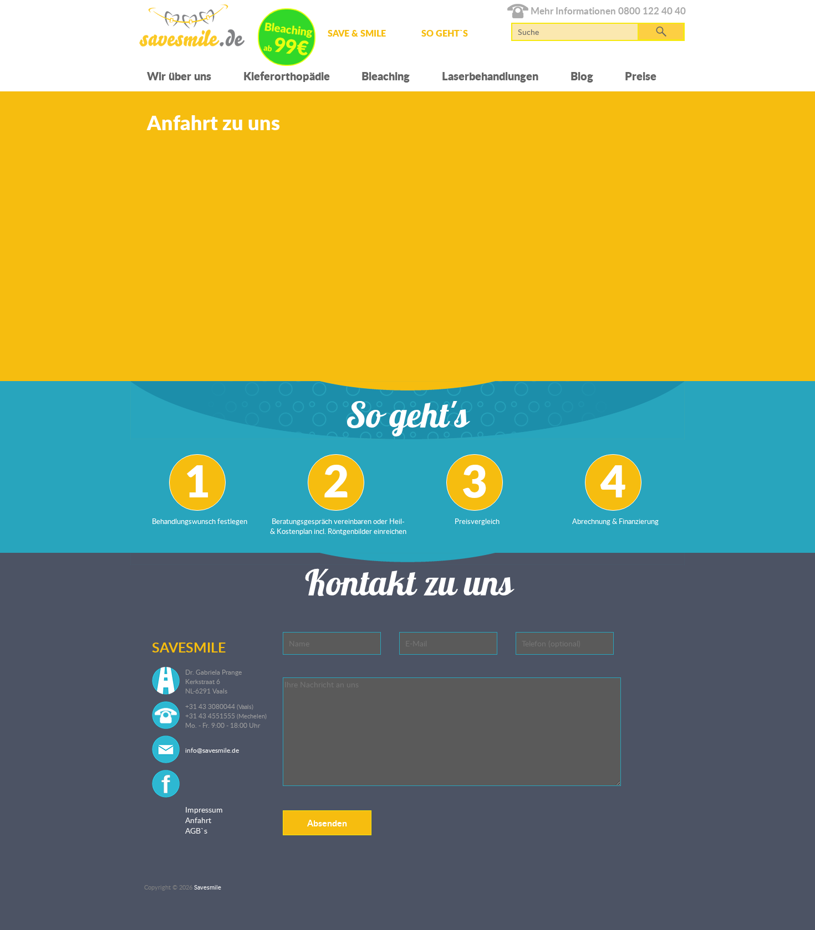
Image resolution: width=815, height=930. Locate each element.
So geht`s (444, 33)
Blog (581, 76)
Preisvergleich (477, 521)
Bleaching (385, 76)
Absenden (327, 822)
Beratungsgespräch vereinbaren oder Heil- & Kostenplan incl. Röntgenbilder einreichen (338, 526)
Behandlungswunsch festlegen (199, 521)
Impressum (204, 809)
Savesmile (207, 887)
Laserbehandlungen (490, 76)
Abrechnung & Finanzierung (615, 521)
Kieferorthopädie (286, 76)
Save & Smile (357, 33)
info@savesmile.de (212, 750)
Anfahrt (198, 820)
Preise (640, 76)
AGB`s (196, 830)
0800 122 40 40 (652, 10)
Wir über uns (179, 76)
